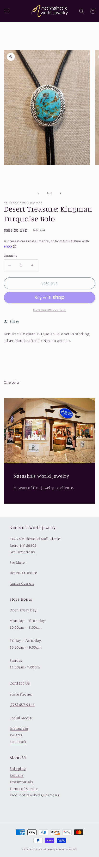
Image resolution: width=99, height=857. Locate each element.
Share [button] (14, 321)
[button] (6, 11)
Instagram (19, 728)
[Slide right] (60, 193)
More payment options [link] (49, 309)
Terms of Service (24, 788)
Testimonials (21, 782)
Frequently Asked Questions (34, 795)
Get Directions (22, 552)
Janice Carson (22, 583)
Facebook (18, 741)
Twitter (16, 735)
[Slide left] (38, 193)
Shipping (18, 768)
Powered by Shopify (66, 849)
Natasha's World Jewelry (43, 849)
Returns (17, 775)
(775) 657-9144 (22, 704)
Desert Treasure (23, 572)
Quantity (10, 255)
